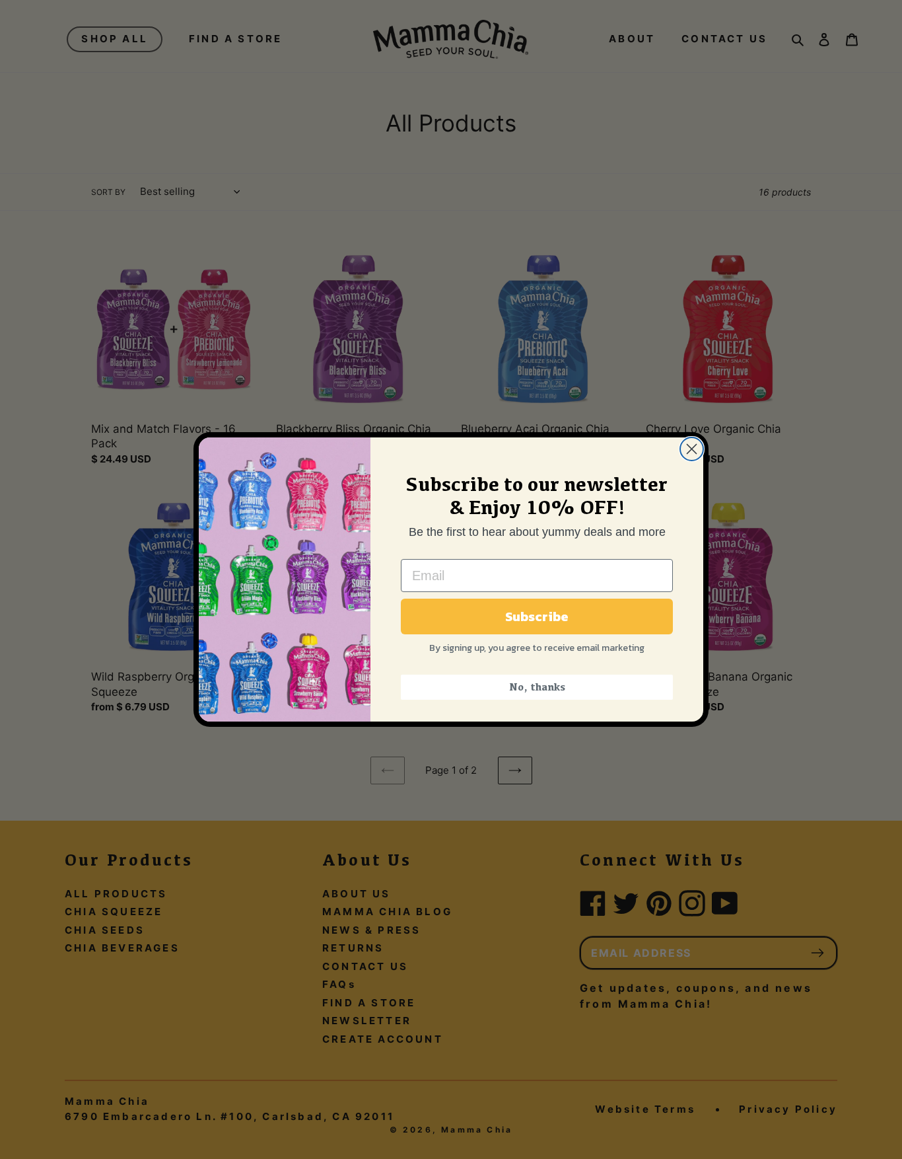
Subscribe (537, 616)
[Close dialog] (691, 449)
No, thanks (537, 687)
